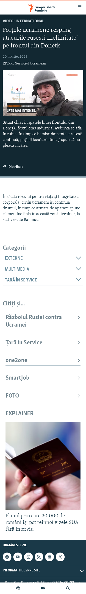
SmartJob (17, 378)
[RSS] (39, 557)
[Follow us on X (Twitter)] (60, 557)
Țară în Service (24, 343)
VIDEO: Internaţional (23, 21)
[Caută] (68, 588)
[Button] (13, 168)
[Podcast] (18, 588)
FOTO (12, 396)
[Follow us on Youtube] (17, 557)
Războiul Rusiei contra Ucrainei (34, 321)
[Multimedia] (43, 588)
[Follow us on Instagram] (28, 557)
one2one (16, 360)
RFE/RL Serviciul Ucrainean (24, 63)
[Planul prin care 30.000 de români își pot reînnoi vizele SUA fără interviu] (43, 466)
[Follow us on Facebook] (7, 557)
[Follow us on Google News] (49, 557)
